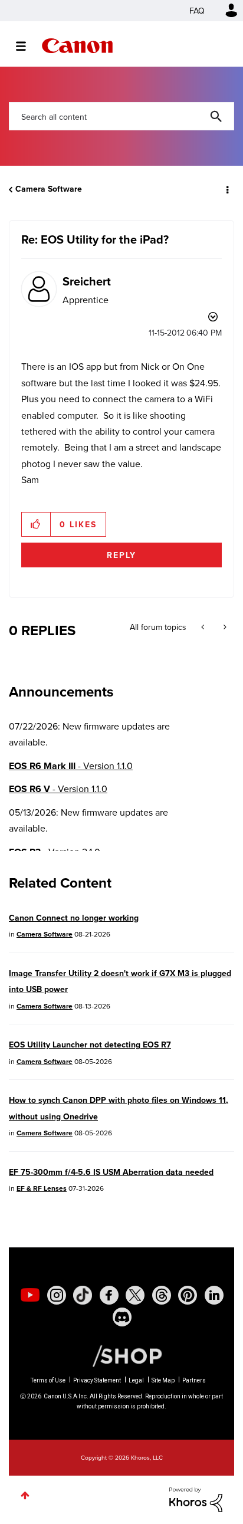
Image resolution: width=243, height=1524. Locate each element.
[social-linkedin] (214, 1295)
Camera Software (48, 189)
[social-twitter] (135, 1295)
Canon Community (77, 46)
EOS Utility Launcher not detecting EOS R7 (90, 1044)
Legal (136, 1380)
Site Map (163, 1380)
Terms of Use (48, 1380)
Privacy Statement (97, 1380)
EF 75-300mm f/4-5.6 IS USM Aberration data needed (111, 1172)
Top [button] (25, 1495)
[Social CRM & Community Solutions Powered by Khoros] (195, 1498)
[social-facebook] (109, 1295)
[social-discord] (122, 1317)
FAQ (197, 11)
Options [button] (226, 189)
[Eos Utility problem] (224, 627)
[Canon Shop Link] (121, 1355)
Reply (121, 555)
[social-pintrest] (187, 1295)
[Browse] (27, 46)
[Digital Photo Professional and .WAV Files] (203, 627)
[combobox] (121, 116)
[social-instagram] (56, 1295)
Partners (194, 1380)
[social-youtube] (30, 1295)
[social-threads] (161, 1295)
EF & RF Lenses (42, 1188)
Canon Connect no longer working (74, 918)
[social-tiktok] (82, 1295)
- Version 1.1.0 (71, 766)
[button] (36, 524)
